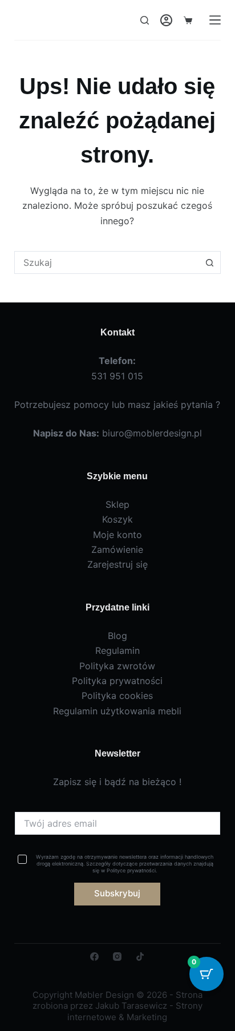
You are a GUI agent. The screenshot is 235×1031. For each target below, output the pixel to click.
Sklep (117, 504)
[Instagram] (117, 956)
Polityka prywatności (117, 680)
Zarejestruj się (117, 564)
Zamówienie (117, 549)
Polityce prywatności (131, 870)
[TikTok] (140, 956)
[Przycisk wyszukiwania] (209, 262)
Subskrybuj (117, 893)
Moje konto (117, 534)
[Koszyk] (188, 20)
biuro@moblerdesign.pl (152, 433)
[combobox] (107, 262)
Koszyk (117, 519)
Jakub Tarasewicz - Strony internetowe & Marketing (134, 1011)
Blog (117, 635)
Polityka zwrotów (117, 666)
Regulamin (117, 650)
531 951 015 (117, 376)
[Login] (166, 20)
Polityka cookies (117, 695)
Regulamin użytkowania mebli (117, 711)
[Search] (144, 20)
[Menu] (215, 20)
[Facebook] (94, 956)
